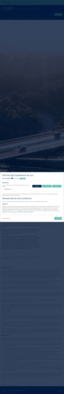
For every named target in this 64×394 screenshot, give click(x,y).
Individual (47, 186)
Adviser (37, 186)
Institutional (57, 186)
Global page (6, 218)
